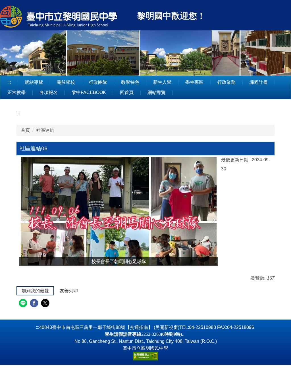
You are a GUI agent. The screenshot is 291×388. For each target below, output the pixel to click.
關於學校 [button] (66, 82)
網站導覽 (34, 82)
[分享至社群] (24, 304)
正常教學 (16, 92)
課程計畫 (259, 82)
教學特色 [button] (130, 82)
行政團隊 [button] (98, 82)
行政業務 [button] (226, 82)
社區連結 (45, 130)
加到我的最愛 (35, 290)
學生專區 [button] (194, 82)
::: (9, 82)
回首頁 (127, 92)
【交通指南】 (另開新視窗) (152, 327)
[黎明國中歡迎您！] (68, 17)
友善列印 (69, 290)
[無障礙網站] (145, 355)
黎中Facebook (89, 92)
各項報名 (49, 92)
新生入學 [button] (162, 82)
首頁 (25, 130)
